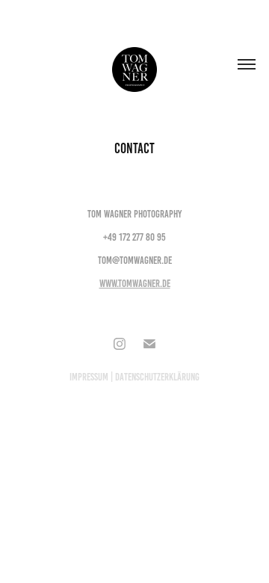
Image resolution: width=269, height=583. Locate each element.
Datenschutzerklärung (157, 377)
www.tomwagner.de (134, 283)
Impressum (88, 377)
